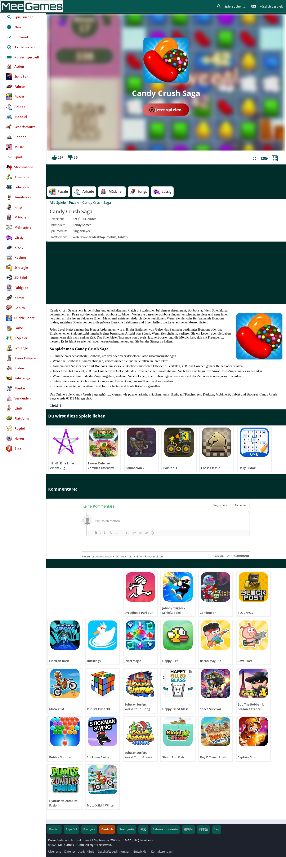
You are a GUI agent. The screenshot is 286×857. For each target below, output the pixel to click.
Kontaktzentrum (162, 851)
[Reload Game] (254, 158)
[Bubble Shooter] (65, 731)
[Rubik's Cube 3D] (102, 683)
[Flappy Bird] (178, 635)
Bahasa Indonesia (165, 829)
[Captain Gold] (253, 731)
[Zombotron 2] (141, 442)
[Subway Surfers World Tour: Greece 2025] (140, 731)
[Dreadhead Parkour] (140, 587)
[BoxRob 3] (179, 442)
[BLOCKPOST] (253, 587)
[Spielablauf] (264, 158)
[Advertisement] (166, 272)
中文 (143, 829)
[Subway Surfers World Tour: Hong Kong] (140, 683)
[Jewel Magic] (140, 635)
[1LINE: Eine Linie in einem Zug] (66, 442)
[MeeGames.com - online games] (31, 6)
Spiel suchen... (230, 6)
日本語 (203, 829)
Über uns (54, 851)
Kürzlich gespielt (267, 6)
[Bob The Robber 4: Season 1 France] (253, 683)
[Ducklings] (102, 635)
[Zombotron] (215, 587)
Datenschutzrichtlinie (79, 851)
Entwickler (140, 851)
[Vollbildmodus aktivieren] (275, 158)
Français (89, 829)
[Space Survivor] (215, 683)
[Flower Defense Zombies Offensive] (103, 442)
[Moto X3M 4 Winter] (102, 779)
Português (126, 829)
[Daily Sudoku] (254, 442)
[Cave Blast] (253, 635)
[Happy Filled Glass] (178, 683)
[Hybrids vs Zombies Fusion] (65, 779)
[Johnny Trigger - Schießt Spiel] (178, 587)
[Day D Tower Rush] (215, 731)
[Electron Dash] (65, 635)
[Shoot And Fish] (178, 731)
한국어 (188, 829)
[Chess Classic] (216, 442)
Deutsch (107, 829)
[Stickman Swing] (102, 731)
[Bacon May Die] (215, 635)
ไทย (216, 829)
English (54, 829)
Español (71, 829)
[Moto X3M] (65, 683)
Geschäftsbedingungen (114, 851)
